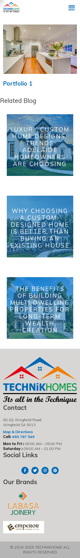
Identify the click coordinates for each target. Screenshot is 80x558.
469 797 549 (23, 436)
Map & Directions (18, 431)
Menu (72, 9)
